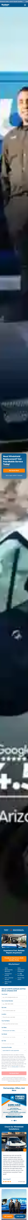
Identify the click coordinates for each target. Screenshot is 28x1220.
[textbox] (10, 1030)
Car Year (4, 1040)
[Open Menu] (25, 5)
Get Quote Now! (14, 470)
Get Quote (8, 1216)
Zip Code (4, 1007)
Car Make (4, 1027)
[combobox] (14, 1030)
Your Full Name (6, 1020)
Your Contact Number (7, 1000)
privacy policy (15, 1066)
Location (4, 1014)
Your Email (4, 994)
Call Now (20, 1216)
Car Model (4, 1034)
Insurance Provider (7, 1047)
